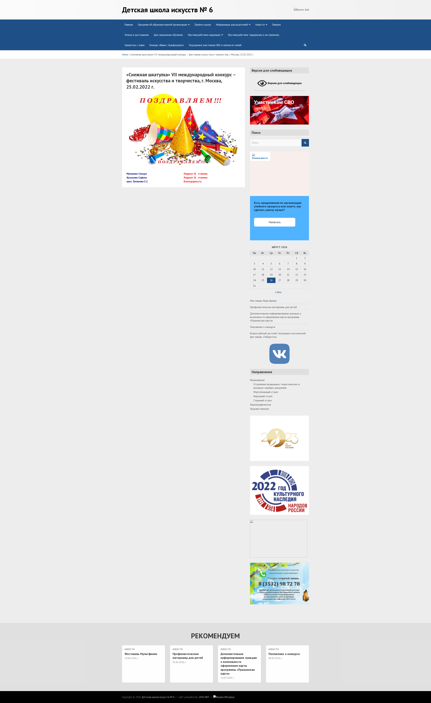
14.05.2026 (226, 677)
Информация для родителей (232, 24)
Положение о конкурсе (262, 327)
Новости (260, 24)
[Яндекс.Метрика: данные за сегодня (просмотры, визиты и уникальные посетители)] (223, 697)
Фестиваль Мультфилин (263, 300)
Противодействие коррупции (204, 34)
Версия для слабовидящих (284, 83)
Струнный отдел (262, 400)
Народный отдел (262, 396)
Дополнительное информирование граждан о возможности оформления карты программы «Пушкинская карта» (275, 317)
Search (305, 143)
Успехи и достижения (137, 34)
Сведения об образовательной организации (162, 24)
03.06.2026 (178, 662)
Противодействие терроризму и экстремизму (253, 34)
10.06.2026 (130, 658)
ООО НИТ (204, 697)
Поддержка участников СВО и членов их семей (215, 45)
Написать (275, 222)
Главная (129, 24)
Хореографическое (260, 404)
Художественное (259, 408)
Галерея (276, 24)
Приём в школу (203, 24)
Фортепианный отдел (265, 392)
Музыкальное (257, 380)
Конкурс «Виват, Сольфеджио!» (167, 45)
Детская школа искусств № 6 (167, 9)
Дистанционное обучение (168, 34)
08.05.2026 (274, 658)
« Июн (278, 292)
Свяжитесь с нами (134, 45)
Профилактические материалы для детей (273, 307)
